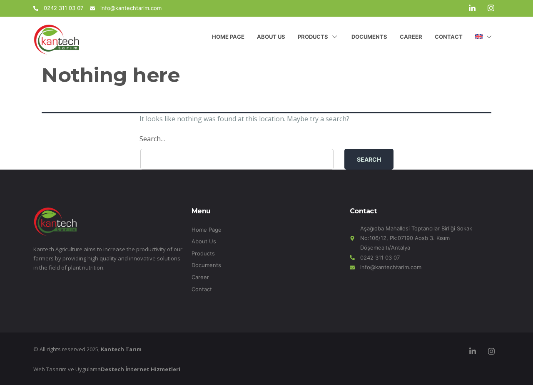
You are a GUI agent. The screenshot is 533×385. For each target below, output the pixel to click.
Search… (152, 138)
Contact (449, 36)
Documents (369, 36)
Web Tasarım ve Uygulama (106, 369)
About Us (271, 36)
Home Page (228, 36)
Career (411, 36)
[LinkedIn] (472, 8)
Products (313, 36)
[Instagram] (491, 8)
